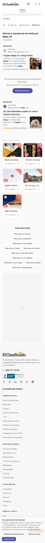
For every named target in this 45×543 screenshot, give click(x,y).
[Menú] (37, 3)
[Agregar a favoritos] (18, 163)
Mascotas (25, 25)
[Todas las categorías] (28, 3)
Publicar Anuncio (22, 91)
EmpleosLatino (8, 457)
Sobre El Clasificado (10, 400)
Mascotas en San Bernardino (22, 253)
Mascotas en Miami (33, 263)
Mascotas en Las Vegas (13, 263)
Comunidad (7, 489)
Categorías (7, 501)
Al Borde (6, 473)
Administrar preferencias (14, 534)
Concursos (7, 493)
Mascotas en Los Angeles (22, 258)
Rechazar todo (34, 534)
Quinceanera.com (9, 453)
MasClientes (7, 465)
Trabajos (6, 409)
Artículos (6, 497)
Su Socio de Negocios (11, 461)
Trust (5, 417)
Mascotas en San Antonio (22, 243)
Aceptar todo (9, 539)
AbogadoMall (8, 469)
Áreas (5, 505)
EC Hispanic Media (10, 449)
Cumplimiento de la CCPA (12, 433)
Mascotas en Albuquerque (22, 267)
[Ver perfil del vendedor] (26, 171)
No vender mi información (12, 437)
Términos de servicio (11, 413)
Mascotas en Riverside (22, 239)
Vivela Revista (8, 478)
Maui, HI (13, 25)
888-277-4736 (12, 370)
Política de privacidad (11, 425)
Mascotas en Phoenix (32, 248)
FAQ (4, 516)
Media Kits (7, 404)
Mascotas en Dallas (12, 248)
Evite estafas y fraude (11, 421)
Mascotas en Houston (22, 234)
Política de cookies (10, 429)
